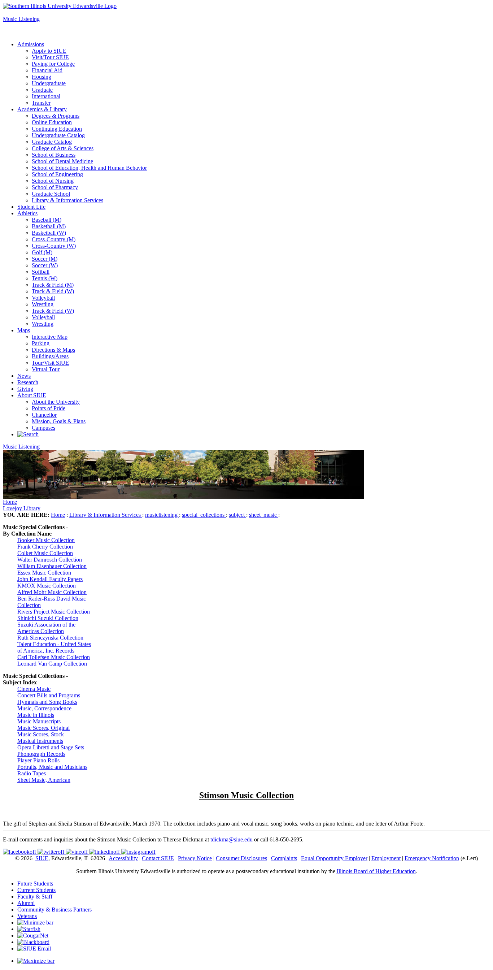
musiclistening (162, 515)
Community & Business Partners (54, 909)
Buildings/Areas (50, 356)
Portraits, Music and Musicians (52, 767)
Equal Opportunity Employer (334, 858)
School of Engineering (57, 174)
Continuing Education (57, 129)
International (46, 96)
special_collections (204, 515)
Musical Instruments (40, 741)
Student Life (31, 207)
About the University (56, 402)
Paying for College (53, 64)
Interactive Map (49, 337)
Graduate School (51, 194)
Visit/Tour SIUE (50, 57)
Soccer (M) (44, 259)
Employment (386, 858)
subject (237, 515)
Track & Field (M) (53, 285)
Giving (25, 389)
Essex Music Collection (44, 573)
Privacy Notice (195, 858)
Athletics (27, 213)
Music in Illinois (35, 715)
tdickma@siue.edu (231, 839)
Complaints (284, 858)
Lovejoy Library (21, 508)
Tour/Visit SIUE (50, 363)
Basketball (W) (49, 233)
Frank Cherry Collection (45, 547)
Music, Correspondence (44, 708)
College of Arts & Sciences (62, 148)
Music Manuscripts (39, 721)
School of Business (53, 155)
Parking (40, 343)
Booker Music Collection (46, 540)
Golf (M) (42, 252)
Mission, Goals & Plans (59, 421)
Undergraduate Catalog (58, 135)
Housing (41, 77)
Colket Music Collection (45, 553)
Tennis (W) (44, 278)
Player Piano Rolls (38, 760)
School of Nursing (53, 181)
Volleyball (43, 298)
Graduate (42, 90)
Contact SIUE (158, 858)
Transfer (41, 103)
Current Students (36, 890)
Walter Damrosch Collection (49, 560)
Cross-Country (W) (54, 246)
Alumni (26, 903)
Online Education (52, 122)
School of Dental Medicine (62, 161)
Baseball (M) (46, 220)
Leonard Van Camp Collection (52, 664)
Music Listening (21, 19)
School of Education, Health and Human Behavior (89, 168)
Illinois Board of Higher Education (376, 871)
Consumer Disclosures (241, 858)
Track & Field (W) (53, 291)
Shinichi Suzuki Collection (47, 618)
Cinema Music (34, 689)
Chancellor (44, 415)
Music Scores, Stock (40, 734)
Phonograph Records (41, 754)
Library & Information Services (67, 200)
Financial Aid (47, 70)
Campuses (43, 428)
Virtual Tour (46, 369)
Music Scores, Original (43, 728)
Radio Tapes (31, 773)
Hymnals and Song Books (47, 702)
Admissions (30, 44)
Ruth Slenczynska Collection (50, 638)
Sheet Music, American (43, 780)
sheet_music (263, 515)
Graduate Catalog (52, 142)
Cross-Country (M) (53, 239)
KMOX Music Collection (46, 586)
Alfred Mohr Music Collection (52, 592)
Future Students (35, 883)
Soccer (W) (45, 265)
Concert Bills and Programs (48, 695)
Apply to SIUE (20, 12)
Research (27, 382)
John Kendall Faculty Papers (50, 579)
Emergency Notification (432, 858)
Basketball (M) (49, 226)
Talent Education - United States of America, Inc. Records (54, 647)
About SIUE (31, 395)
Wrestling (42, 304)
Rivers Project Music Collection (53, 612)
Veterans (27, 916)
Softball (40, 272)
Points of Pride (48, 408)
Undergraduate (49, 83)
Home (10, 502)
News (24, 376)
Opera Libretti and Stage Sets (50, 747)
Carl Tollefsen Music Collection (53, 657)
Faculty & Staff (34, 896)
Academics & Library (42, 109)
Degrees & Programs (55, 116)
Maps (23, 330)
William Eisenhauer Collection (52, 566)
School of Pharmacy (55, 187)
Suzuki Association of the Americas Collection (46, 628)
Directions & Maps (53, 350)
